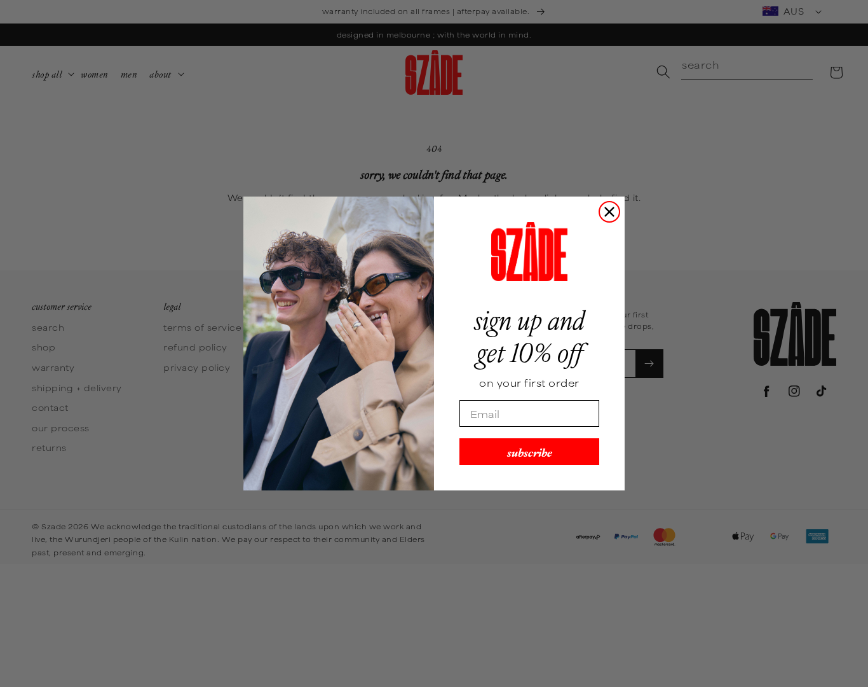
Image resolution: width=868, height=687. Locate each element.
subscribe (529, 451)
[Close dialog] (609, 212)
